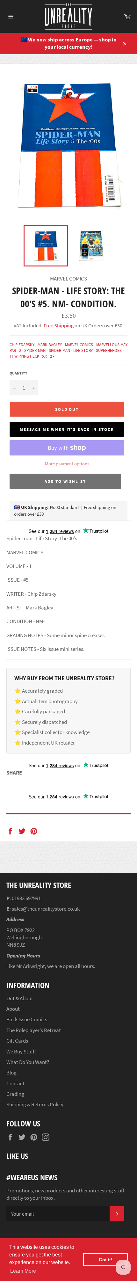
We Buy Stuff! (21, 1051)
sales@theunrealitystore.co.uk (46, 908)
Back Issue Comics (26, 1019)
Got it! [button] (105, 1259)
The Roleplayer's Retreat (33, 1030)
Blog (11, 1072)
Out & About (19, 998)
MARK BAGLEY (50, 344)
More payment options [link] (67, 464)
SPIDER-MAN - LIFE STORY (71, 350)
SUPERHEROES (109, 350)
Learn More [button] (23, 1271)
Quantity (18, 373)
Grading (15, 1093)
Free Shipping (58, 325)
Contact (15, 1083)
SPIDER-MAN (35, 350)
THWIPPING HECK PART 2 (31, 356)
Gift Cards (17, 1040)
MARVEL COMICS (79, 344)
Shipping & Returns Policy (34, 1104)
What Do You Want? (27, 1062)
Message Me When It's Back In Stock (67, 429)
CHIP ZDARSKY (22, 344)
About (13, 1008)
